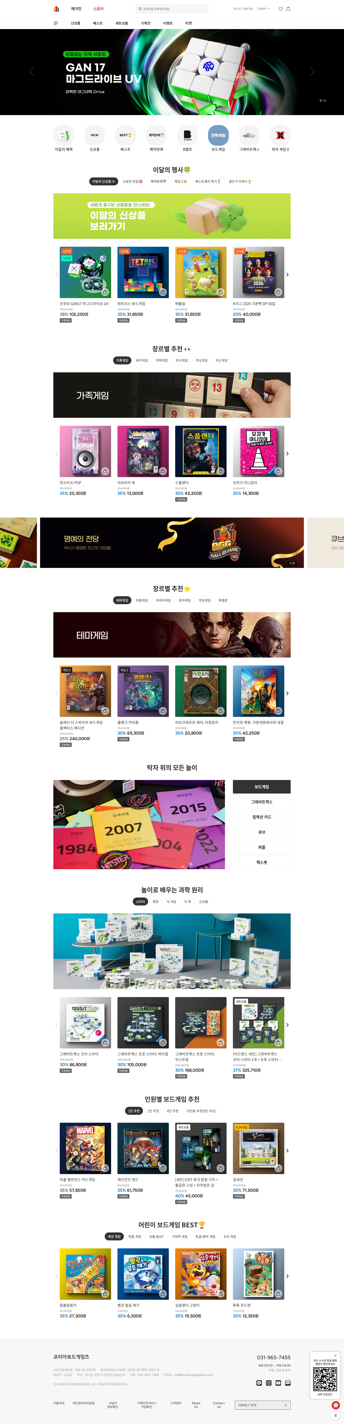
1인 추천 (134, 1110)
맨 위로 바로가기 (336, 1416)
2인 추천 (153, 1110)
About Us (196, 1405)
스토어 (98, 8)
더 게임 (171, 901)
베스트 (98, 23)
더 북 (187, 901)
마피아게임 (163, 600)
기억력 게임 (180, 1236)
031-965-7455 (148, 1375)
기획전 (145, 23)
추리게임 (182, 360)
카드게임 (222, 360)
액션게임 (205, 600)
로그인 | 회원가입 (243, 8)
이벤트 (168, 23)
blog (288, 1383)
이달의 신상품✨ (103, 181)
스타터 (140, 901)
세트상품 (121, 23)
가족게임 (122, 360)
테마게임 (122, 600)
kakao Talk (259, 1383)
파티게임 (142, 360)
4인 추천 (173, 1110)
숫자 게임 (229, 1236)
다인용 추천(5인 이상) (201, 1110)
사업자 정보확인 (112, 1405)
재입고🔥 (180, 181)
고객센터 (261, 8)
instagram (269, 1383)
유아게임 (185, 600)
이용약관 (58, 1403)
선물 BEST (156, 1236)
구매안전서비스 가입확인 (146, 1405)
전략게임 (162, 360)
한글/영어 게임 (205, 1236)
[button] (31, 72)
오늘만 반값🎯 (133, 181)
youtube (278, 1383)
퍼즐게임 (142, 600)
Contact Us (219, 1405)
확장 (156, 901)
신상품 (75, 23)
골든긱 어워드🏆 (240, 181)
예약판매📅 (158, 181)
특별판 (223, 600)
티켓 (189, 23)
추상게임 (202, 360)
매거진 (76, 8)
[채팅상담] (335, 1405)
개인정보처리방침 (83, 1403)
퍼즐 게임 (134, 1236)
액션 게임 (114, 1236)
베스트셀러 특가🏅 (208, 181)
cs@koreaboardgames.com (193, 1375)
